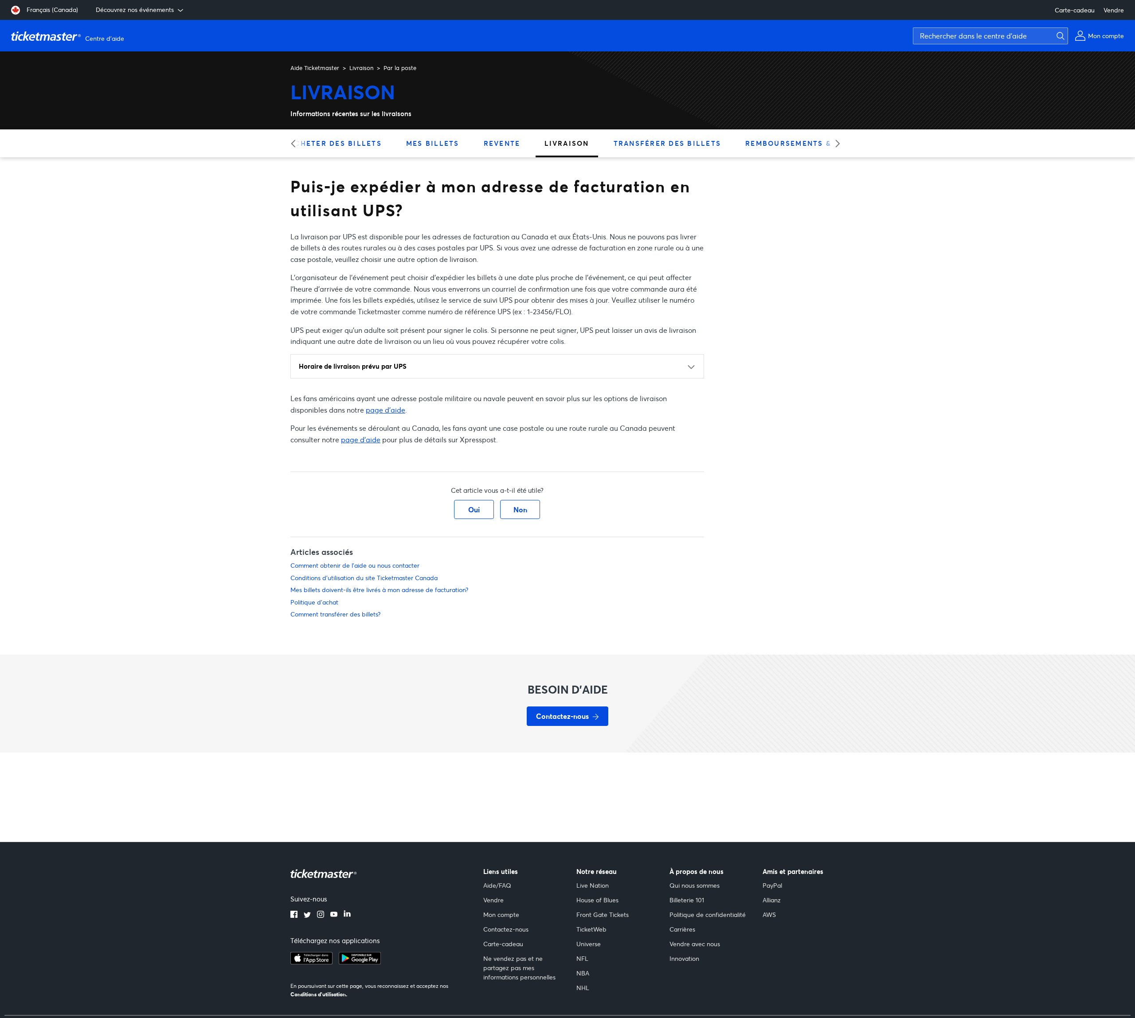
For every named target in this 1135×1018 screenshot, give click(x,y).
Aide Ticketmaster (314, 68)
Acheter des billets (336, 143)
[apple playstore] (311, 961)
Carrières (682, 929)
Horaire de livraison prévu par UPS (353, 366)
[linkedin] (347, 915)
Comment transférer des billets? (335, 614)
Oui (474, 509)
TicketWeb (591, 929)
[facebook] (293, 915)
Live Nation (592, 885)
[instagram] (320, 915)
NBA (582, 973)
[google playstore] (360, 961)
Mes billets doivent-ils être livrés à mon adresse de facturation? (379, 589)
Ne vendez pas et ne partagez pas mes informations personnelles (519, 967)
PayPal (772, 885)
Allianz (772, 900)
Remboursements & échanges (811, 143)
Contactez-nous (505, 929)
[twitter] (307, 915)
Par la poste (400, 68)
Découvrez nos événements (135, 9)
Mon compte (501, 914)
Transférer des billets (667, 143)
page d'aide (385, 409)
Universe (588, 944)
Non (520, 509)
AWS (769, 914)
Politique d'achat (314, 602)
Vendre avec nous (694, 944)
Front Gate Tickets (602, 914)
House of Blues (597, 900)
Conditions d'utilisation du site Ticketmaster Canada (364, 577)
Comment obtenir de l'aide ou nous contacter (354, 565)
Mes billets (432, 143)
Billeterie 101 (686, 900)
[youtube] (333, 915)
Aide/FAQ (497, 885)
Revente (502, 143)
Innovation (684, 958)
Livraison (361, 68)
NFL (582, 958)
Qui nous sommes (694, 885)
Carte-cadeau (1075, 10)
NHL (582, 987)
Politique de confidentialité (707, 914)
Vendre (1114, 10)
